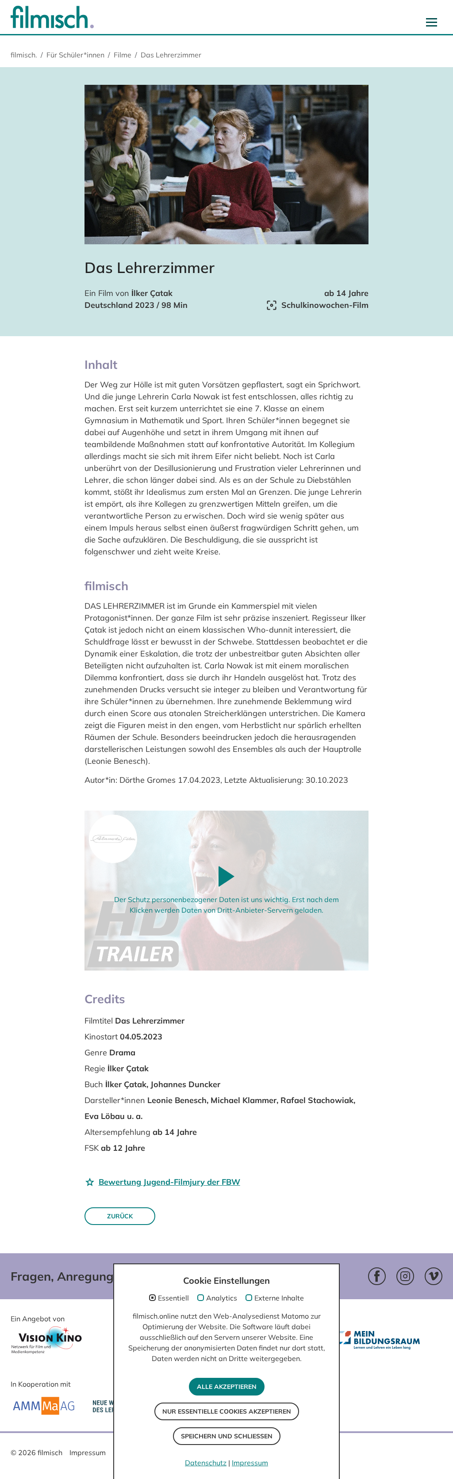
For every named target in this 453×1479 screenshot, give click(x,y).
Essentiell (173, 1297)
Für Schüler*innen (75, 54)
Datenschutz (205, 1462)
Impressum (87, 1452)
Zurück (120, 1216)
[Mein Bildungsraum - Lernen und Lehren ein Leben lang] (380, 1347)
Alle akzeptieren (227, 1387)
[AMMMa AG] (44, 1406)
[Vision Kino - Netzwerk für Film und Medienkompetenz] (46, 1342)
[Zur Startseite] (52, 17)
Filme (122, 54)
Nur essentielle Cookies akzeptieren (226, 1411)
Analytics (221, 1297)
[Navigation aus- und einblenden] (431, 22)
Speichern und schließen (227, 1436)
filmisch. (24, 54)
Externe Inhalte (279, 1297)
